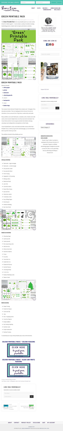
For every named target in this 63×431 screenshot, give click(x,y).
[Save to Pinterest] (1, 215)
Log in (47, 428)
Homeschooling (8, 379)
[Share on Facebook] (1, 210)
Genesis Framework (26, 428)
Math (17, 381)
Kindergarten (12, 381)
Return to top (31, 426)
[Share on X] (1, 212)
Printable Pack (27, 381)
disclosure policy (30, 19)
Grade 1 (8, 381)
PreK (19, 381)
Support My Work (45, 89)
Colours (4, 381)
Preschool (22, 381)
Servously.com (43, 428)
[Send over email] (1, 217)
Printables (14, 379)
